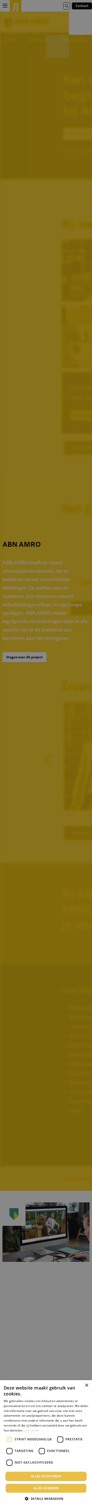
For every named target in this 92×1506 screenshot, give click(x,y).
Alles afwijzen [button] (46, 1488)
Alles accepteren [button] (46, 1476)
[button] (45, 1498)
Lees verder (31, 1430)
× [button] (86, 1385)
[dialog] (46, 1443)
